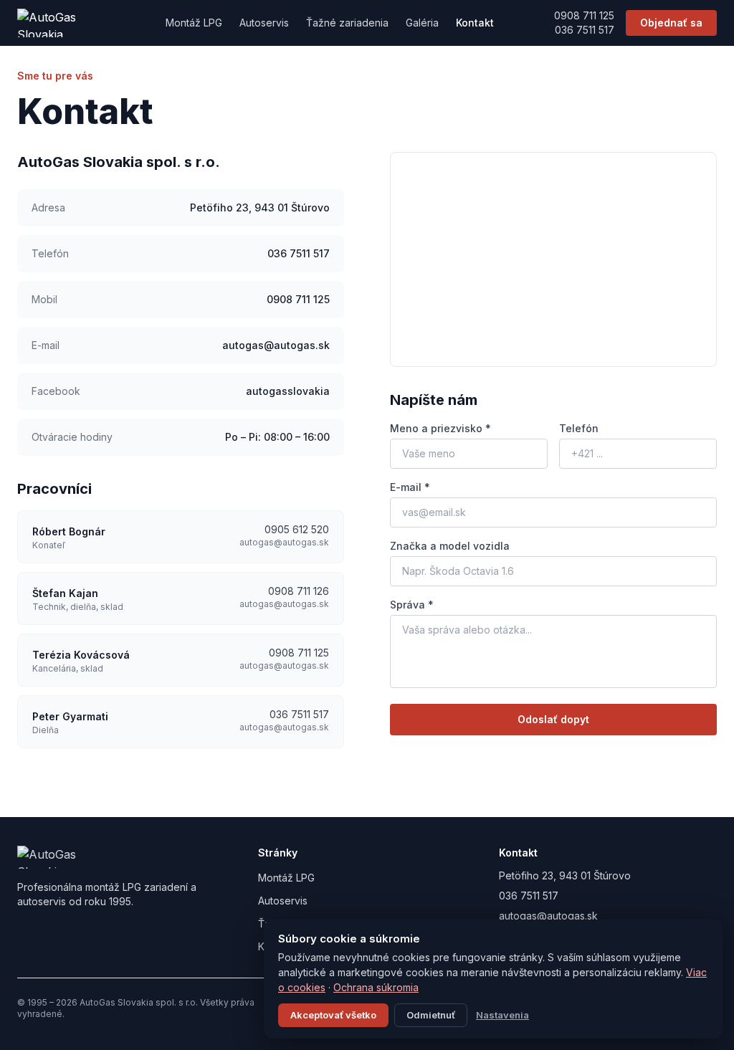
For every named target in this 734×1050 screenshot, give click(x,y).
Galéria (422, 22)
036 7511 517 (584, 30)
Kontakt (475, 22)
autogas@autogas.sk (276, 345)
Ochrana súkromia (376, 987)
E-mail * (410, 487)
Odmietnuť (430, 1015)
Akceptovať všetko (333, 1015)
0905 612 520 (296, 529)
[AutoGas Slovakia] (61, 23)
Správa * (412, 604)
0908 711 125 (584, 15)
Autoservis (264, 22)
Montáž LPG (194, 22)
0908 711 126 (298, 591)
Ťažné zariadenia (347, 22)
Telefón (579, 428)
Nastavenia (502, 1015)
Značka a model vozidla (450, 546)
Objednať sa (671, 22)
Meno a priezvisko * (440, 428)
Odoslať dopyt (553, 719)
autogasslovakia (288, 391)
